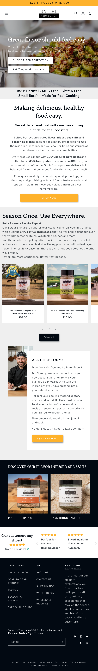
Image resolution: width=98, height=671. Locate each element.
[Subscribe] (61, 642)
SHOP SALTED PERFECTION (30, 60)
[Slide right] (55, 329)
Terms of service (78, 662)
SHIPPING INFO (45, 586)
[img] (17, 545)
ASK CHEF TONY (47, 438)
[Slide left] (43, 329)
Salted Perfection (28, 662)
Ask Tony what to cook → (28, 69)
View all (49, 337)
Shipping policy (40, 665)
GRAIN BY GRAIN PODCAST (18, 581)
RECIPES (13, 589)
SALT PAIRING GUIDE (20, 607)
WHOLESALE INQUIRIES (44, 602)
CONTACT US (43, 579)
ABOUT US (42, 572)
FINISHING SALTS (20, 518)
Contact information (59, 665)
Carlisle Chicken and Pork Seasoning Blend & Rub (67, 311)
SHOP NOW (49, 197)
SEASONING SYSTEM (15, 598)
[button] (6, 13)
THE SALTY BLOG (18, 572)
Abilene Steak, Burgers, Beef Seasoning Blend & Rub (23, 311)
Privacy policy (61, 662)
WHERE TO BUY (45, 593)
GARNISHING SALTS (64, 518)
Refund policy (46, 662)
